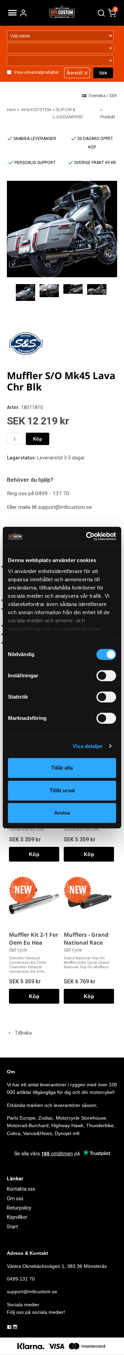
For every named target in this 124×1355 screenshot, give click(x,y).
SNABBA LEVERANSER (34, 138)
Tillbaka (22, 1033)
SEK (103, 95)
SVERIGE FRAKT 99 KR (94, 162)
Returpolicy (19, 1208)
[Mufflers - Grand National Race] (77, 889)
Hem (11, 109)
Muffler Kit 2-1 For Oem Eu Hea (33, 938)
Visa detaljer (88, 746)
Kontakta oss (21, 1189)
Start (12, 1226)
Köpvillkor (17, 1217)
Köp (37, 439)
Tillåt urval (62, 790)
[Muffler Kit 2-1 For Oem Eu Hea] (23, 889)
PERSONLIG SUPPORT (34, 162)
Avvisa (62, 813)
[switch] (106, 675)
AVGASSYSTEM (36, 109)
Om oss (15, 1198)
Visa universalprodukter (36, 72)
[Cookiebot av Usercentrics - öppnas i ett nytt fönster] (87, 536)
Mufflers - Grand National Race (86, 938)
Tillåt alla (62, 768)
